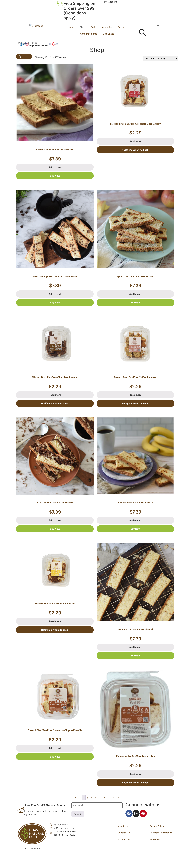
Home (71, 27)
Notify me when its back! (135, 149)
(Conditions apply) (75, 15)
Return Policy (157, 826)
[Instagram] (136, 813)
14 (113, 797)
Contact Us (123, 832)
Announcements (88, 33)
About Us (107, 27)
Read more (135, 141)
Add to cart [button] (55, 167)
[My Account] (100, 3)
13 (108, 797)
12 (104, 797)
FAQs (93, 27)
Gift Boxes (108, 33)
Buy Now (55, 175)
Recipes (122, 27)
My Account (110, 1)
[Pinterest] (143, 813)
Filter (26, 57)
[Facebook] (129, 813)
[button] (98, 44)
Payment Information (161, 832)
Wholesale (155, 839)
